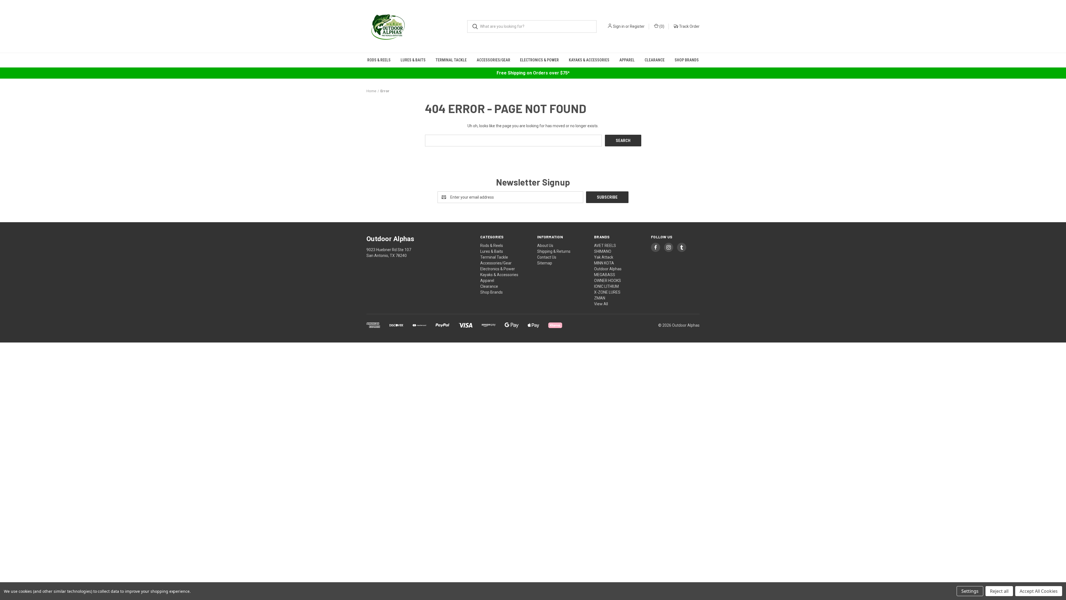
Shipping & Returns (553, 251)
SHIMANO (602, 251)
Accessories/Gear (493, 60)
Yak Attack (603, 257)
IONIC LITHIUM (606, 286)
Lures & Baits (413, 60)
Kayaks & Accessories (589, 60)
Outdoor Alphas (608, 269)
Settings (970, 591)
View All (601, 304)
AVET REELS (605, 245)
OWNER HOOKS (607, 280)
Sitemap (544, 263)
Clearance (655, 60)
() (661, 26)
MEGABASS (604, 274)
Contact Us (546, 257)
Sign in (619, 26)
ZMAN (599, 298)
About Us (545, 245)
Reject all (999, 591)
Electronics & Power (539, 60)
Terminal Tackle (451, 60)
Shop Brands (687, 60)
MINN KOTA (604, 263)
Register (637, 26)
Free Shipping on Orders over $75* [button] (533, 73)
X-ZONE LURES (607, 292)
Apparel (627, 60)
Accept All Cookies (1039, 591)
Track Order (689, 26)
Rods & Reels (379, 60)
